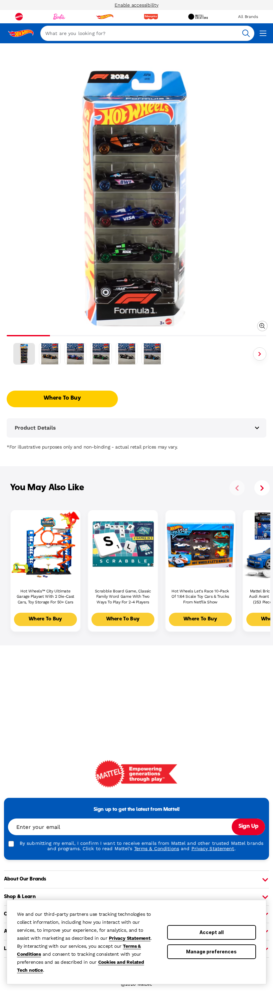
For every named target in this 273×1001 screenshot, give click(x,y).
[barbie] (59, 16)
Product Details (35, 428)
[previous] (237, 488)
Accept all (211, 932)
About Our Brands (25, 879)
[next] (262, 488)
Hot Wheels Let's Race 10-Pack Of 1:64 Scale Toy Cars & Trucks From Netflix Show (200, 597)
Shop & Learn (20, 896)
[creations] (197, 16)
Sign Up (248, 826)
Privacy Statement (129, 938)
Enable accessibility (136, 5)
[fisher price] (150, 16)
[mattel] (19, 16)
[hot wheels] (104, 16)
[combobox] (147, 33)
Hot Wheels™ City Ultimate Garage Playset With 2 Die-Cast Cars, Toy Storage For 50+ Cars (45, 597)
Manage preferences (211, 951)
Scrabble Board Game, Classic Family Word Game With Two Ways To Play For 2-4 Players (123, 597)
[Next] (259, 354)
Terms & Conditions (156, 848)
